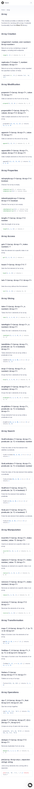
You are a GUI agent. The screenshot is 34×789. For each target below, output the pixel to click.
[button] (30, 785)
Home (3, 10)
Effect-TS (19, 25)
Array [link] (8, 10)
